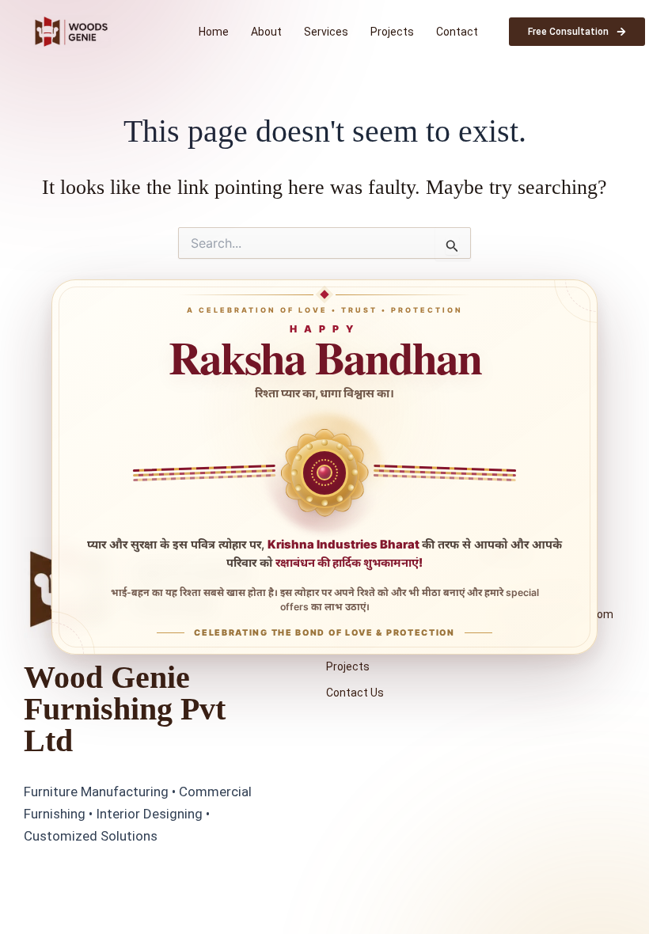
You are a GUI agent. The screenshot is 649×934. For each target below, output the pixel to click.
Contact (457, 31)
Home (214, 31)
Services (326, 31)
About (266, 31)
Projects (392, 31)
